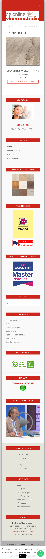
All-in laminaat (23, 454)
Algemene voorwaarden (15, 335)
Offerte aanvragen (13, 327)
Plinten (10, 154)
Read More (30, 556)
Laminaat (11, 146)
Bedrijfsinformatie (13, 342)
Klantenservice (11, 320)
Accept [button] (22, 556)
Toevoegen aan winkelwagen (23, 81)
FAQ (7, 324)
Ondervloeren (13, 150)
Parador (23, 465)
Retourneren (11, 338)
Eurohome (23, 468)
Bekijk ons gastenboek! (23, 383)
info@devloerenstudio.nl (23, 531)
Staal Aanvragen (12, 331)
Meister (23, 458)
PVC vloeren (12, 158)
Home (8, 26)
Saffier (23, 461)
